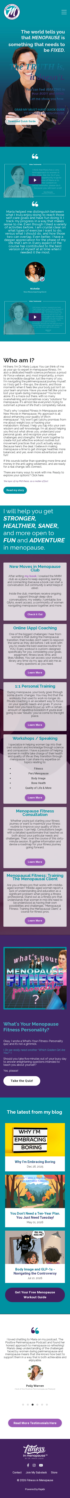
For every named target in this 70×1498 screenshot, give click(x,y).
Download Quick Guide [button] (22, 121)
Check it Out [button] (35, 614)
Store (54, 1472)
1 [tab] (23, 1404)
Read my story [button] (15, 490)
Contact (17, 1472)
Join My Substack (36, 1472)
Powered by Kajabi (35, 1489)
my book (30, 576)
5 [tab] (42, 1404)
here (40, 475)
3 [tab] (32, 1404)
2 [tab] (28, 1404)
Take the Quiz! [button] (22, 1081)
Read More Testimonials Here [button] (35, 1423)
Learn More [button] (35, 672)
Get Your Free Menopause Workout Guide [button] (35, 1294)
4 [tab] (37, 1404)
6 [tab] (47, 1404)
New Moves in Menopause (20, 413)
